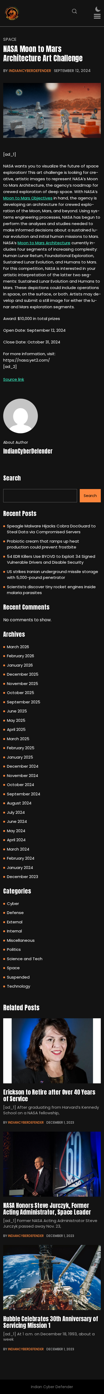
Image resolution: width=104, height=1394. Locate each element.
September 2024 (23, 794)
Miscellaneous (21, 940)
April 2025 (16, 729)
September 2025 (23, 702)
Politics (14, 949)
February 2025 (20, 748)
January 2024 (20, 867)
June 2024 (17, 821)
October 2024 (20, 784)
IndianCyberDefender (30, 70)
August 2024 (19, 803)
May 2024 (16, 831)
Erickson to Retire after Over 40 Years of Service (49, 1095)
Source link (13, 379)
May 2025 (16, 720)
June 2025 (17, 711)
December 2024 (22, 766)
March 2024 (18, 849)
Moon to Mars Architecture (44, 243)
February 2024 (20, 858)
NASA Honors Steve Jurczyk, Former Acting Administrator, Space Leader (47, 1208)
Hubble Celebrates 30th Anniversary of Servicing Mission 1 (50, 1322)
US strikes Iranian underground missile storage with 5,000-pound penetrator (52, 574)
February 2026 (20, 656)
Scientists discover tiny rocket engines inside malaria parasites (51, 590)
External (14, 922)
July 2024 (16, 812)
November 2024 (22, 775)
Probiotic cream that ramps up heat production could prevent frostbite (43, 544)
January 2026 (20, 665)
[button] (97, 16)
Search (12, 478)
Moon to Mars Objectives (28, 198)
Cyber (13, 903)
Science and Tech (24, 959)
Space (10, 39)
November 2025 (22, 683)
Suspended (18, 977)
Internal (14, 931)
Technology (18, 986)
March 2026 (18, 647)
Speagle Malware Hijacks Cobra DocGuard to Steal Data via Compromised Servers (51, 529)
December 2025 (22, 674)
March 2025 (18, 739)
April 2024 (16, 840)
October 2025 (20, 692)
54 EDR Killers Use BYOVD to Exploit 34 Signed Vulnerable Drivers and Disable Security (51, 559)
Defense (15, 912)
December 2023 (22, 876)
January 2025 (20, 757)
